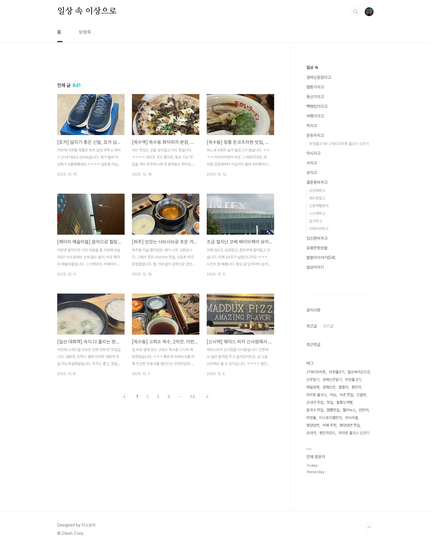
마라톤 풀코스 (316, 395)
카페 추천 (329, 425)
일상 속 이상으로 (87, 11)
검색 (355, 11)
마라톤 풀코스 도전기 (354, 433)
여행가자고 (315, 116)
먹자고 (311, 125)
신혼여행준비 (318, 206)
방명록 (85, 32)
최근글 (311, 326)
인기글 (328, 326)
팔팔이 (343, 387)
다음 (206, 396)
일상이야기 (315, 267)
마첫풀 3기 (353, 379)
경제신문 (329, 387)
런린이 (364, 410)
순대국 (311, 433)
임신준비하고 (317, 238)
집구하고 (315, 221)
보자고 (311, 172)
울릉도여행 (344, 402)
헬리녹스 (349, 410)
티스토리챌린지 (330, 417)
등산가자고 (315, 96)
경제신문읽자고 (318, 77)
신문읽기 (312, 379)
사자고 (311, 163)
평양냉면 (312, 425)
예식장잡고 (317, 198)
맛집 (330, 402)
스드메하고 (317, 213)
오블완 (361, 395)
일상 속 (312, 67)
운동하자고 (315, 135)
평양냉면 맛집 (350, 425)
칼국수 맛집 (314, 410)
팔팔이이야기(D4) (320, 257)
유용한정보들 (317, 248)
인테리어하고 (318, 228)
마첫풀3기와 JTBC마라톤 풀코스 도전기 (339, 144)
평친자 (356, 387)
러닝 (333, 395)
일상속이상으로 (358, 372)
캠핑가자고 (315, 87)
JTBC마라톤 (316, 372)
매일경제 (312, 387)
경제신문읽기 (332, 379)
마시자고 (313, 153)
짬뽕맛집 (333, 410)
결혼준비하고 (317, 182)
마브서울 (351, 417)
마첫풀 (311, 417)
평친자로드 (327, 433)
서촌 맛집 (346, 395)
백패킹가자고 (317, 106)
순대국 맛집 (314, 402)
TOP (369, 527)
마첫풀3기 (336, 372)
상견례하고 (317, 190)
